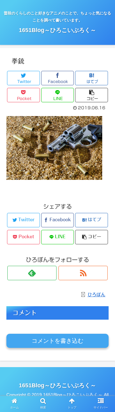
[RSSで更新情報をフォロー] (83, 273)
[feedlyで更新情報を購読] (32, 273)
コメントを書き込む (57, 341)
